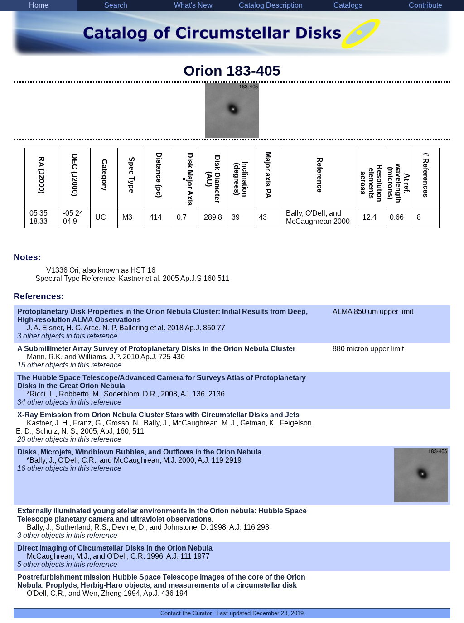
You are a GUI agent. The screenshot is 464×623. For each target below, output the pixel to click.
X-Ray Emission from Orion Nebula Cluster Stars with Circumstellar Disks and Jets (158, 415)
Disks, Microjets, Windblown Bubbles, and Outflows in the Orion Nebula (139, 452)
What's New (193, 5)
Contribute (425, 5)
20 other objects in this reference (69, 439)
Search (115, 5)
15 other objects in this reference (69, 365)
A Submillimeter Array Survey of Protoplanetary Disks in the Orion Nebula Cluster (156, 349)
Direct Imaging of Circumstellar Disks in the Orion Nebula (115, 548)
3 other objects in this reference (67, 336)
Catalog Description (271, 5)
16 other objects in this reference (69, 468)
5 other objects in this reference (67, 564)
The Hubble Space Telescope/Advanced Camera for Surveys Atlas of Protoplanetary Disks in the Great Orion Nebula (161, 382)
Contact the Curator (186, 613)
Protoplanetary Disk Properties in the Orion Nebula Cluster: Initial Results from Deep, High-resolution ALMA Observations (162, 316)
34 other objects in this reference (69, 402)
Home (38, 5)
